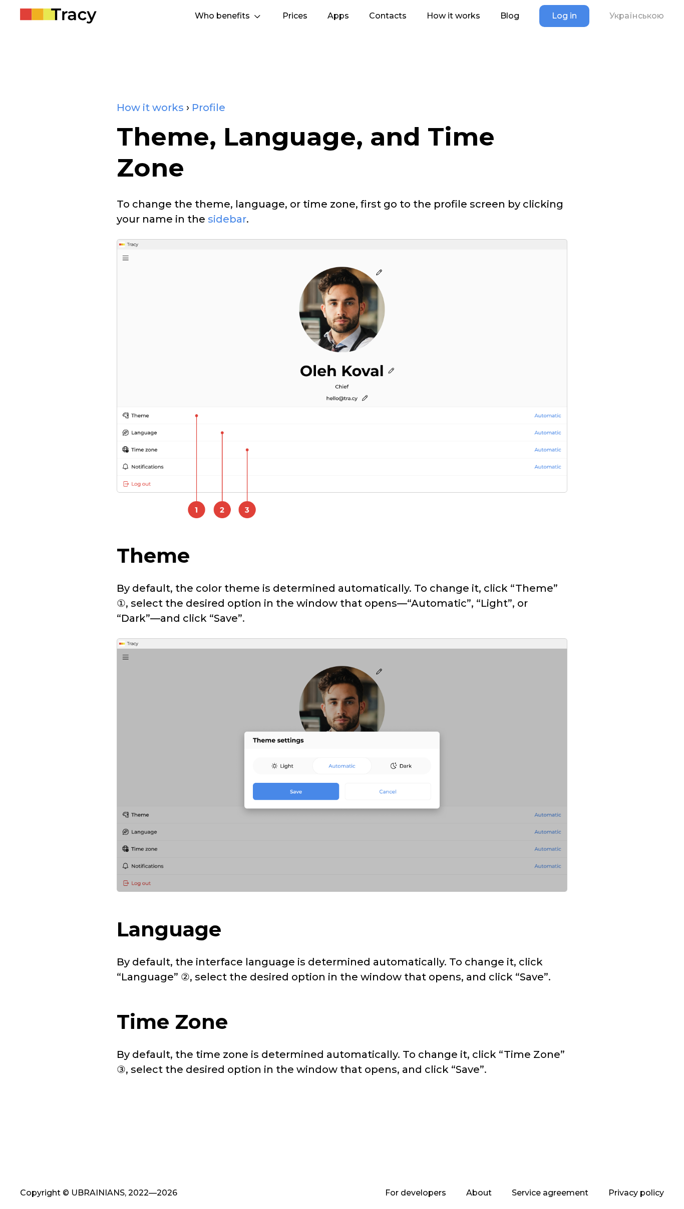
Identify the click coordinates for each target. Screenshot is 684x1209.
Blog (509, 16)
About (479, 1192)
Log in (564, 16)
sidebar (227, 219)
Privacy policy (636, 1192)
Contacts (388, 16)
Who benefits (222, 16)
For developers (415, 1192)
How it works (453, 16)
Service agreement (550, 1192)
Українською (636, 16)
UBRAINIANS (98, 1192)
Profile (208, 108)
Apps (338, 16)
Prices (294, 16)
